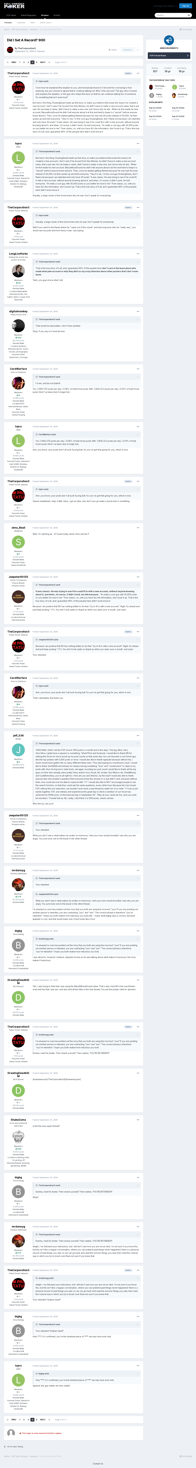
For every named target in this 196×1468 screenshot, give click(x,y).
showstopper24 (185, 94)
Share (113, 50)
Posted (45, 73)
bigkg (18, 930)
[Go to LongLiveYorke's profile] (18, 270)
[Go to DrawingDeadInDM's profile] (18, 997)
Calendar (21, 22)
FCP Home (11, 15)
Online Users (45, 22)
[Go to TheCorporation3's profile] (10, 50)
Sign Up (185, 6)
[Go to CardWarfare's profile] (18, 383)
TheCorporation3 (27, 48)
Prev (13, 62)
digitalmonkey (18, 311)
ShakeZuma (18, 1119)
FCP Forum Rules (158, 55)
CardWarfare (18, 368)
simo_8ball (18, 527)
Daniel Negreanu (28, 15)
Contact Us (98, 1463)
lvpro (18, 143)
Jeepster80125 (18, 576)
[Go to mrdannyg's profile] (18, 884)
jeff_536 (18, 735)
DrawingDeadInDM (18, 981)
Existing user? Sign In (164, 6)
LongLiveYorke (18, 253)
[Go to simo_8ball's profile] (18, 542)
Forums (8, 22)
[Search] (189, 15)
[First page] (8, 62)
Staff (32, 22)
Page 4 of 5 (60, 62)
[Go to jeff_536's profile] (18, 749)
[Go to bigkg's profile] (18, 945)
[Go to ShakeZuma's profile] (18, 1137)
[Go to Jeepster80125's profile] (18, 596)
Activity (57, 15)
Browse (44, 15)
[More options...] (138, 73)
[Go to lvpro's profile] (18, 157)
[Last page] (49, 62)
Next (42, 62)
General (41, 51)
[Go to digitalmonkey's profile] (18, 325)
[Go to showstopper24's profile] (174, 95)
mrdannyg (18, 870)
